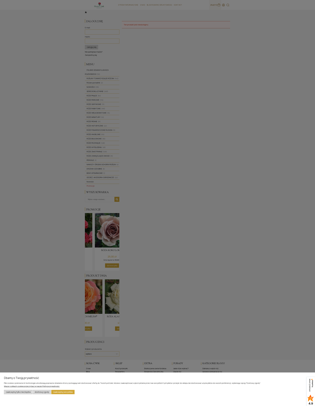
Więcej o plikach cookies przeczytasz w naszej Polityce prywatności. (32, 386)
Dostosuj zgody (42, 392)
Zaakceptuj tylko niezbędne (18, 392)
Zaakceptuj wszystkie (63, 392)
